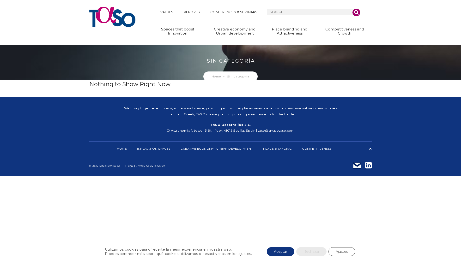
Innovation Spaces (153, 148)
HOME (122, 148)
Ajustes (342, 251)
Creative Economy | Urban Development (217, 148)
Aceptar (280, 251)
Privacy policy (144, 166)
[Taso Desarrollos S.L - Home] (112, 17)
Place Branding (277, 148)
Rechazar (311, 251)
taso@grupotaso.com (276, 130)
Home (216, 76)
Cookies (160, 166)
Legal (130, 166)
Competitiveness (316, 148)
